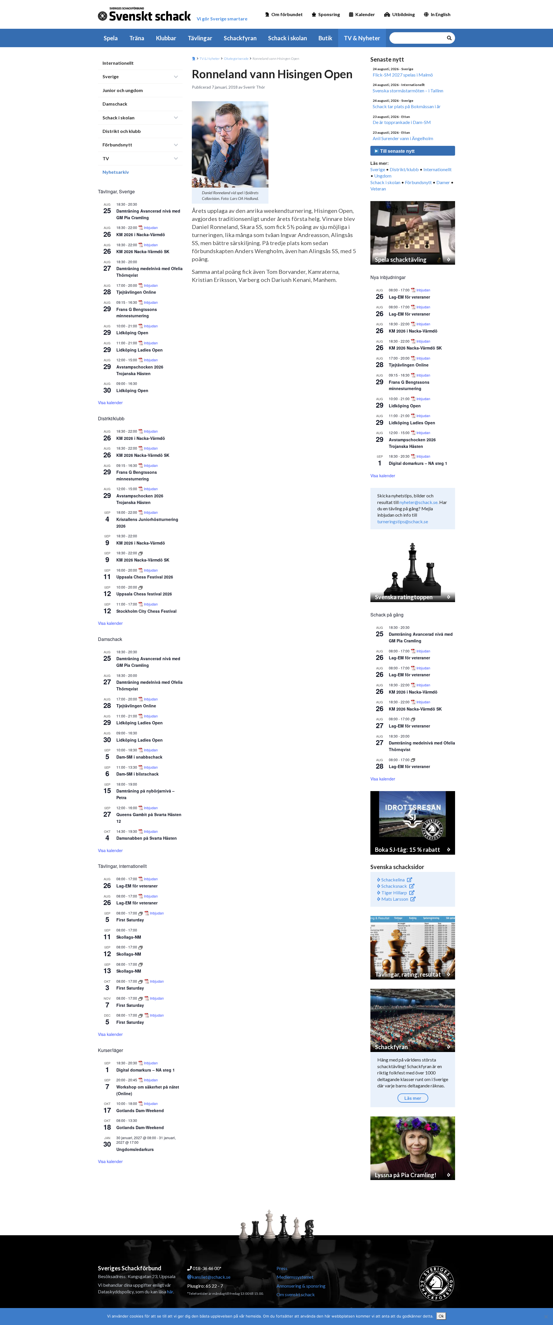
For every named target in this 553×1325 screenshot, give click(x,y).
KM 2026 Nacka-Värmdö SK (142, 251)
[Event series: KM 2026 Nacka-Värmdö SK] (141, 552)
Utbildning (403, 14)
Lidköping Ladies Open (139, 350)
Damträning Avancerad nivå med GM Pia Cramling (148, 662)
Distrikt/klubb (404, 169)
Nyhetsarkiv (116, 172)
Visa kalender (110, 402)
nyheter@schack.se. (418, 502)
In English (440, 14)
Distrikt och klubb (122, 131)
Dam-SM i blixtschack (137, 774)
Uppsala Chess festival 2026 (144, 594)
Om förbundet (287, 14)
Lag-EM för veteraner (137, 886)
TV (106, 158)
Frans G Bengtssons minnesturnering (136, 312)
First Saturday (130, 920)
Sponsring (329, 14)
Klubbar (166, 38)
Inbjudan (151, 227)
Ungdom (382, 175)
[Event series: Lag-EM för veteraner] (413, 718)
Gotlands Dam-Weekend (140, 1110)
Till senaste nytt (396, 151)
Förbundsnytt (117, 144)
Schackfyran (240, 38)
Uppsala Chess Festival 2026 (144, 577)
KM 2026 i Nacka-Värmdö (140, 234)
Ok (441, 1316)
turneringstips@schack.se (402, 521)
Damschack (115, 103)
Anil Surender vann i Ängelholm (403, 138)
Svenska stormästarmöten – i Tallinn (408, 90)
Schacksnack (393, 886)
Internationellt (118, 63)
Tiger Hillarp (393, 892)
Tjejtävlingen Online (136, 292)
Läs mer (412, 1098)
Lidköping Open (132, 332)
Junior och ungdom (123, 90)
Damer (443, 182)
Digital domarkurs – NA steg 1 (145, 1070)
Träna (136, 38)
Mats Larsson (394, 899)
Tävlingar (200, 38)
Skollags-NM (128, 937)
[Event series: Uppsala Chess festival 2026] (141, 587)
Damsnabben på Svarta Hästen (146, 838)
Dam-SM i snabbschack (139, 757)
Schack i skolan (287, 38)
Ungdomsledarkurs (135, 1149)
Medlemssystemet (294, 1277)
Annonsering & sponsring (300, 1285)
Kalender (365, 14)
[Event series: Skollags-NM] (141, 946)
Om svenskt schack (295, 1294)
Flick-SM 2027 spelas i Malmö (403, 74)
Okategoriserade (236, 58)
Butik (325, 38)
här (170, 1291)
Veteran (378, 188)
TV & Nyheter (362, 38)
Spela (111, 38)
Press (281, 1268)
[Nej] (546, 1317)
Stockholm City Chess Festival (146, 611)
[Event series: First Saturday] (141, 912)
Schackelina (392, 879)
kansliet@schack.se (211, 1277)
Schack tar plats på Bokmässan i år (407, 106)
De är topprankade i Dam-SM (402, 122)
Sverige (111, 76)
